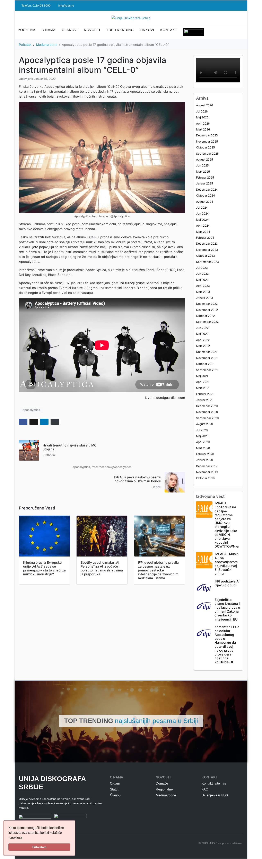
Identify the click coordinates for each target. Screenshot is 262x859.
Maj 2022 (202, 333)
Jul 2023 (202, 267)
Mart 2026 (203, 129)
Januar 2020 (204, 460)
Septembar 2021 (207, 370)
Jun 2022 (202, 327)
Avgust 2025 (204, 159)
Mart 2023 (203, 291)
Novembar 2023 (207, 249)
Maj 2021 (202, 376)
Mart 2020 (203, 448)
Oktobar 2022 (205, 315)
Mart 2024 (203, 231)
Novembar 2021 (207, 358)
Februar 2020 (205, 454)
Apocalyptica (31, 410)
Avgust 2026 (204, 105)
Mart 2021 (203, 388)
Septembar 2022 (207, 321)
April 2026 (203, 123)
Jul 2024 (202, 207)
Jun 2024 (202, 213)
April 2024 (203, 225)
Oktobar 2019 (205, 478)
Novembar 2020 (207, 412)
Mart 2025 (203, 171)
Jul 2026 (202, 111)
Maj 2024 (202, 219)
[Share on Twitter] (33, 422)
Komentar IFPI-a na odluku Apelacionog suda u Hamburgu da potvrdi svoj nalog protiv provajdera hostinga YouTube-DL (227, 644)
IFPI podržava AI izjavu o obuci (227, 583)
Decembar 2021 (206, 351)
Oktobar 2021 (205, 363)
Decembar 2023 (207, 243)
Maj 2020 (202, 436)
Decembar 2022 (207, 303)
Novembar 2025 (207, 141)
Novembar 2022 (207, 309)
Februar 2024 (205, 237)
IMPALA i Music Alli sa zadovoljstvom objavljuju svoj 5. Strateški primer (226, 564)
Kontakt (168, 30)
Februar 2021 (205, 394)
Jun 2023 (202, 273)
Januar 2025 (204, 183)
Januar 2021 (204, 400)
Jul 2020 (202, 430)
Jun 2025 (202, 165)
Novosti (92, 30)
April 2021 (202, 381)
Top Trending (120, 30)
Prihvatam (39, 847)
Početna (26, 30)
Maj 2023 (202, 279)
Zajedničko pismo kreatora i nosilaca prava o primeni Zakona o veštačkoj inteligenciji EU (227, 609)
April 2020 (203, 442)
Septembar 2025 (207, 153)
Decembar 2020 (207, 406)
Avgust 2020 (204, 424)
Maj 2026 (202, 117)
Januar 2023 (204, 297)
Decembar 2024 (207, 189)
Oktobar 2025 (205, 147)
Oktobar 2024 (205, 195)
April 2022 (203, 340)
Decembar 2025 (207, 135)
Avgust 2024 (204, 201)
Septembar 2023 (207, 261)
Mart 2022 (203, 345)
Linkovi (147, 30)
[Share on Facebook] (23, 422)
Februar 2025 (205, 177)
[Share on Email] (55, 422)
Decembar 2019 (207, 466)
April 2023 (203, 285)
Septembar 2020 (207, 418)
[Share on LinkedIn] (44, 422)
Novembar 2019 (207, 472)
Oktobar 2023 (205, 255)
